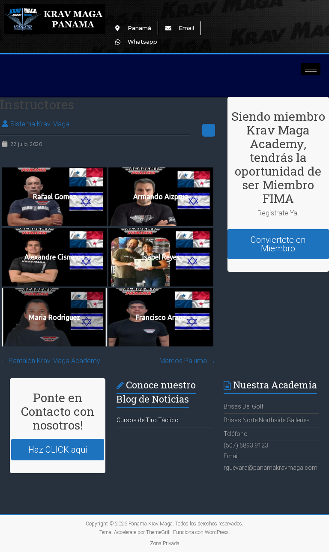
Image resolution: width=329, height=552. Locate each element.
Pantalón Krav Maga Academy (50, 361)
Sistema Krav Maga (39, 124)
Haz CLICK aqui (57, 450)
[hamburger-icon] (310, 69)
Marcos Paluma (187, 361)
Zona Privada (164, 543)
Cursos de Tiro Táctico (148, 420)
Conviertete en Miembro (278, 244)
